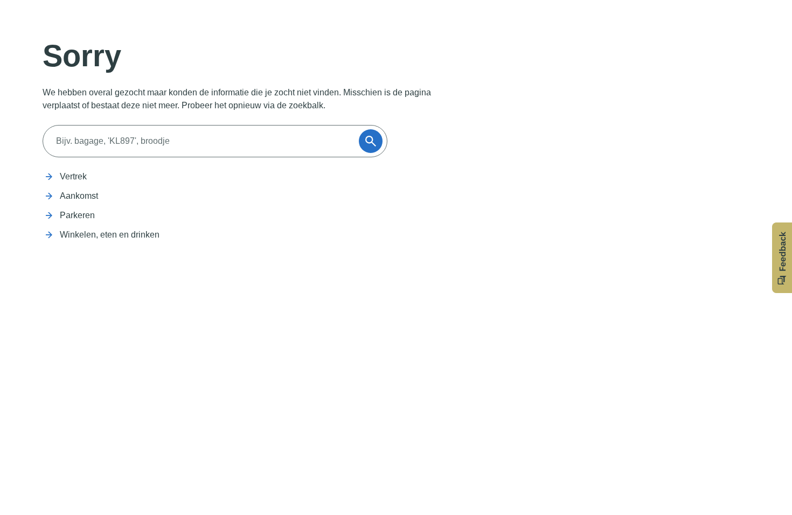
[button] (782, 257)
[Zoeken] (371, 141)
